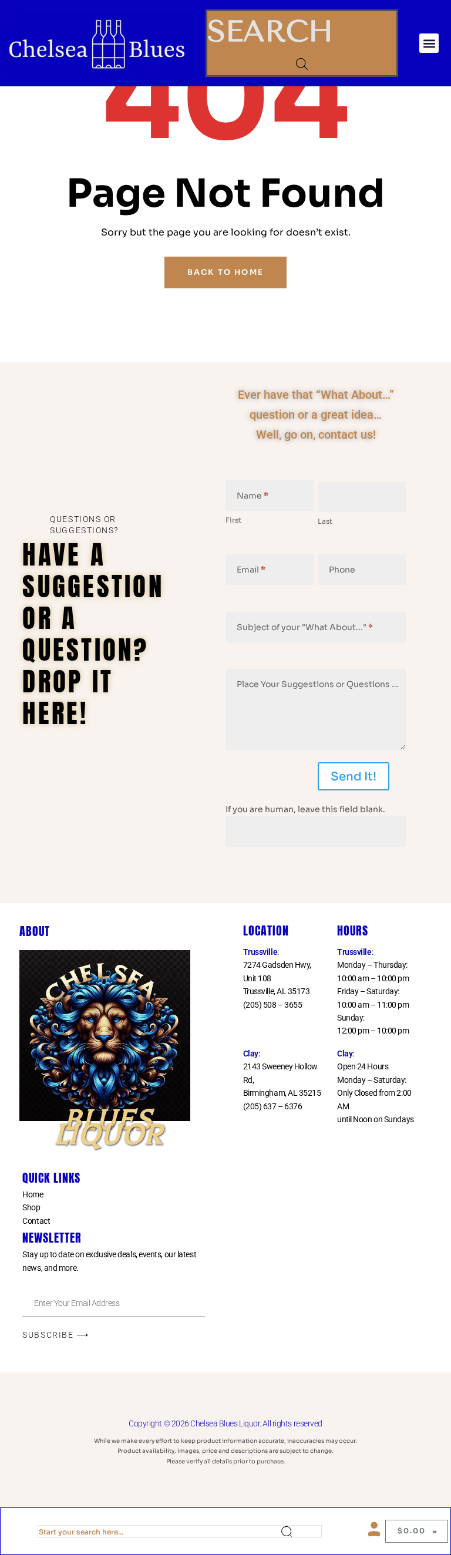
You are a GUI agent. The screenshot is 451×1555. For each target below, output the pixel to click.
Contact (36, 1221)
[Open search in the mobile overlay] (302, 63)
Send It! (353, 776)
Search (301, 1531)
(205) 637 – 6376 (272, 1106)
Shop (31, 1207)
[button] (429, 43)
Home (32, 1194)
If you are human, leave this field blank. (305, 809)
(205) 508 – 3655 (272, 1004)
